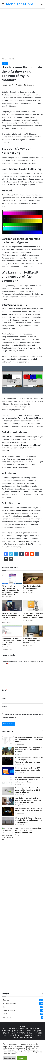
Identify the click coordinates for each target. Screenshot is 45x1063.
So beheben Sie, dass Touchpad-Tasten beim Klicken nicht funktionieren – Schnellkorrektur (11, 643)
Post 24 (25, 1035)
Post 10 (15, 1031)
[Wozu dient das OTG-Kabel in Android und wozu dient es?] (33, 631)
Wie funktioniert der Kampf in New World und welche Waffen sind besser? (28, 749)
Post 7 (39, 1028)
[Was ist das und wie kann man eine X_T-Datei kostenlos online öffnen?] (33, 605)
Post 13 (34, 1031)
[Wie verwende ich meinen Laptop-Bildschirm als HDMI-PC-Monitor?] (8, 811)
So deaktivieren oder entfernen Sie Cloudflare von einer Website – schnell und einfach (29, 780)
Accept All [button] (22, 1058)
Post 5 (28, 1028)
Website (4, 706)
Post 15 (6, 1033)
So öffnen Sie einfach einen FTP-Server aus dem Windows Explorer (28, 769)
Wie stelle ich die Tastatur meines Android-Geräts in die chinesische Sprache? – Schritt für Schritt (11, 590)
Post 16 (13, 1033)
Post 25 (32, 1035)
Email (4, 698)
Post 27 (16, 1037)
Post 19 (31, 1033)
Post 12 (28, 1031)
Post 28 (22, 1037)
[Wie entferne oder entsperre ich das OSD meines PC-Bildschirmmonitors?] (8, 908)
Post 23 (18, 1035)
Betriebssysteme (9, 1010)
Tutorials (11, 59)
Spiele (5, 1007)
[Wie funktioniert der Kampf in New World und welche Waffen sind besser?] (8, 751)
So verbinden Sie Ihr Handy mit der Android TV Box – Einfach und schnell (11, 616)
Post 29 (29, 1037)
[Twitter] (11, 554)
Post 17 (19, 1033)
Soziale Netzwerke (9, 1003)
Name (4, 690)
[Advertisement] (22, 34)
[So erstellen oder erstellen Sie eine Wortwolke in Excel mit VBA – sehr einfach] (8, 740)
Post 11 (21, 1031)
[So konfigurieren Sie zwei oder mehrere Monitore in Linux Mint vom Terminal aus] (8, 791)
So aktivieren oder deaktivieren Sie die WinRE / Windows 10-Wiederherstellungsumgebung (29, 760)
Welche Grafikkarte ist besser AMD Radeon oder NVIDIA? (32, 588)
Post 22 (5, 1035)
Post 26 (38, 1035)
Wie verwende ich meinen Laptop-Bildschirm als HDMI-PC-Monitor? (28, 809)
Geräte (5, 1014)
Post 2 (11, 1028)
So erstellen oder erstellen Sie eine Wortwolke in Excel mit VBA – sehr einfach (29, 739)
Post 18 (25, 1033)
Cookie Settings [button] (9, 1058)
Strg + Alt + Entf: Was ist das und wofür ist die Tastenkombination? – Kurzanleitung (28, 820)
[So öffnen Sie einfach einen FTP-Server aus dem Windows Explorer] (8, 771)
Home (5, 59)
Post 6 (33, 1028)
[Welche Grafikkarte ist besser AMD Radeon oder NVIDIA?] (33, 578)
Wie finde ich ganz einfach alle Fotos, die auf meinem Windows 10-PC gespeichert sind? (28, 800)
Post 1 (5, 1028)
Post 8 (4, 1031)
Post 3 (16, 1028)
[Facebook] (6, 554)
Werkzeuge (7, 1017)
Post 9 (9, 1031)
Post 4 (22, 1028)
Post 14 (40, 1031)
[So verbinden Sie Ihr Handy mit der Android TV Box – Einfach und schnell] (12, 605)
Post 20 (38, 1033)
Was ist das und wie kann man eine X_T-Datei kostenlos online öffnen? (33, 615)
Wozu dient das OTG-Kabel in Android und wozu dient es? (32, 641)
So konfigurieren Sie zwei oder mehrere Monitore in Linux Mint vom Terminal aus (27, 790)
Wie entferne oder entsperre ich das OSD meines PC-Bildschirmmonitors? (28, 830)
